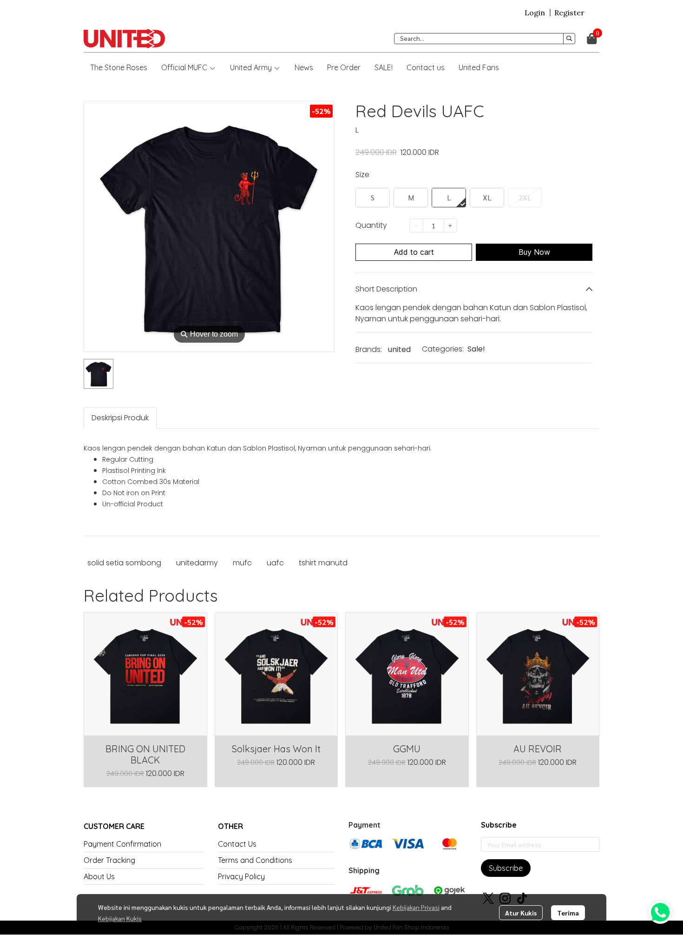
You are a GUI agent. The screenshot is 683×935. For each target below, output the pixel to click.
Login (535, 12)
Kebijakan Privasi (416, 907)
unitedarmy (197, 562)
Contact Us (237, 844)
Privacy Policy (241, 876)
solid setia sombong (124, 562)
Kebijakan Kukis (120, 918)
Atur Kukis (521, 912)
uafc (275, 562)
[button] (485, 38)
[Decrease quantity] (416, 225)
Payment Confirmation (122, 844)
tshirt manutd (323, 562)
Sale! (476, 349)
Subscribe (506, 868)
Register (569, 12)
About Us (99, 876)
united (399, 349)
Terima (568, 912)
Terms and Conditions (255, 860)
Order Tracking (109, 860)
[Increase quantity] (450, 225)
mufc (242, 562)
